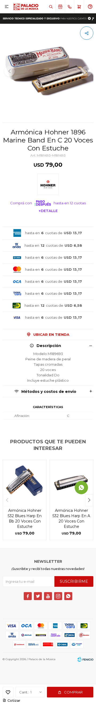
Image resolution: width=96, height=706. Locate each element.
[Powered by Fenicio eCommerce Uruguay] (85, 659)
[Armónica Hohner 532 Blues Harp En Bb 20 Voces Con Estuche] (25, 482)
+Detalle (48, 211)
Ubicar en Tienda (51, 334)
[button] (50, 6)
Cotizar (13, 700)
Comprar (73, 692)
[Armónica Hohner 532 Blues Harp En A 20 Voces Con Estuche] (71, 482)
